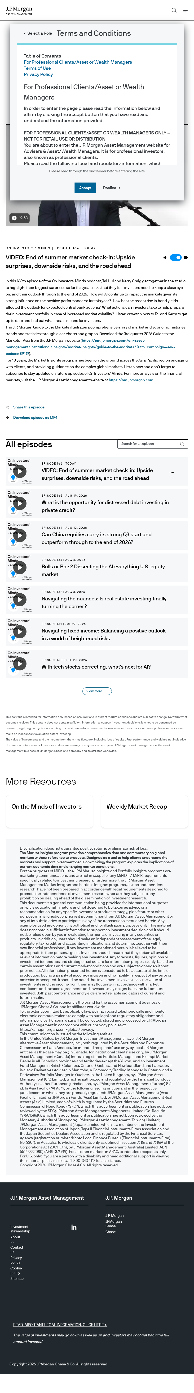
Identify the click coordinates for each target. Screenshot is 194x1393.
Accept (85, 188)
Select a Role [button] (39, 33)
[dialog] (97, 696)
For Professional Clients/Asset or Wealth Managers (78, 62)
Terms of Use (37, 68)
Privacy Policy (38, 74)
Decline (109, 188)
